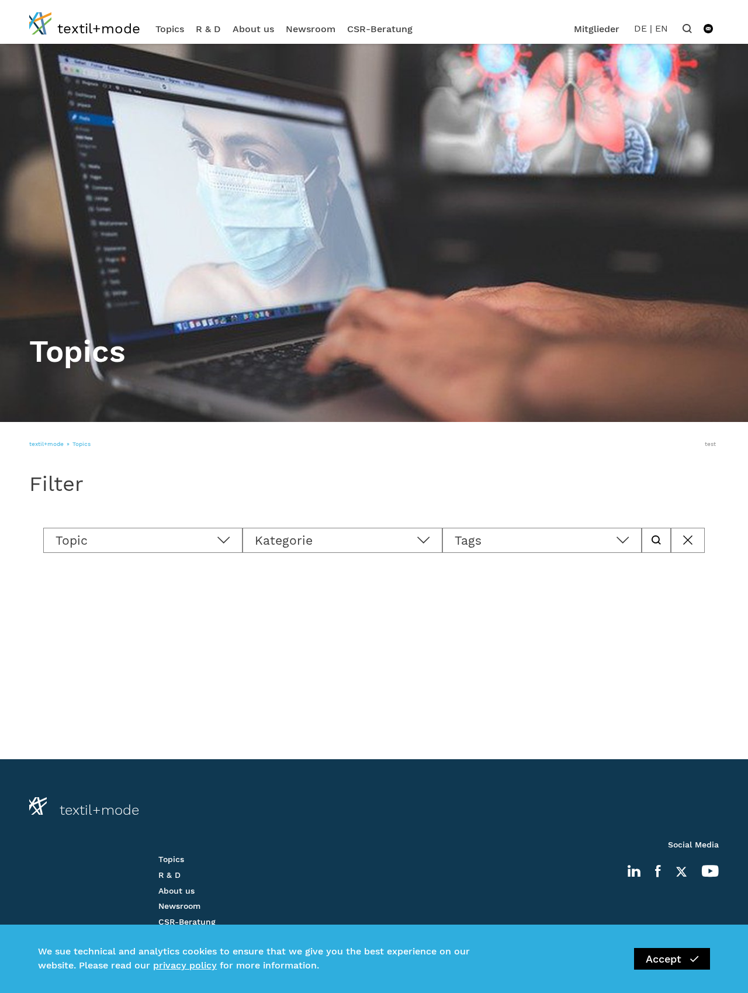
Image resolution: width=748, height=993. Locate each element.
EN (661, 28)
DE (640, 28)
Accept (663, 959)
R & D (208, 28)
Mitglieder (596, 28)
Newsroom (310, 28)
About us (253, 28)
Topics (169, 28)
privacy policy (185, 965)
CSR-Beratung (380, 28)
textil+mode (46, 444)
